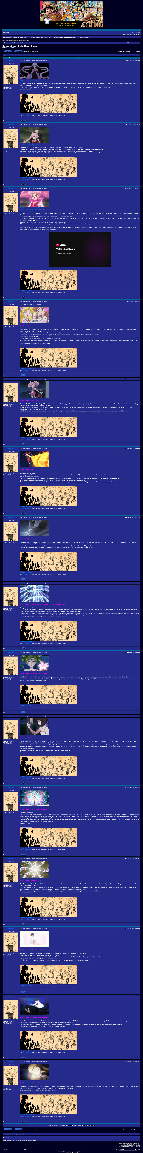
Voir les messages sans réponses (10, 40)
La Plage (14, 43)
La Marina (21, 43)
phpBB (64, 1151)
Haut (4, 120)
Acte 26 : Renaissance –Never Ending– (31, 209)
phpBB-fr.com (75, 1152)
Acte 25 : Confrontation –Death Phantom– (32, 208)
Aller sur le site (71, 30)
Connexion (6, 32)
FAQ (132, 32)
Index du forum (7, 43)
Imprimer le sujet (7, 55)
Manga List (24, 114)
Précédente (127, 51)
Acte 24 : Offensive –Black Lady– (29, 144)
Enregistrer (86, 37)
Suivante (138, 51)
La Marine (11, 47)
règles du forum (26, 115)
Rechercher (137, 32)
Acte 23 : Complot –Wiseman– (28, 80)
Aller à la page (121, 51)
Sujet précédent (129, 55)
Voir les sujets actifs (24, 40)
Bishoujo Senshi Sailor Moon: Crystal (19, 46)
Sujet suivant (137, 55)
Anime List (31, 114)
